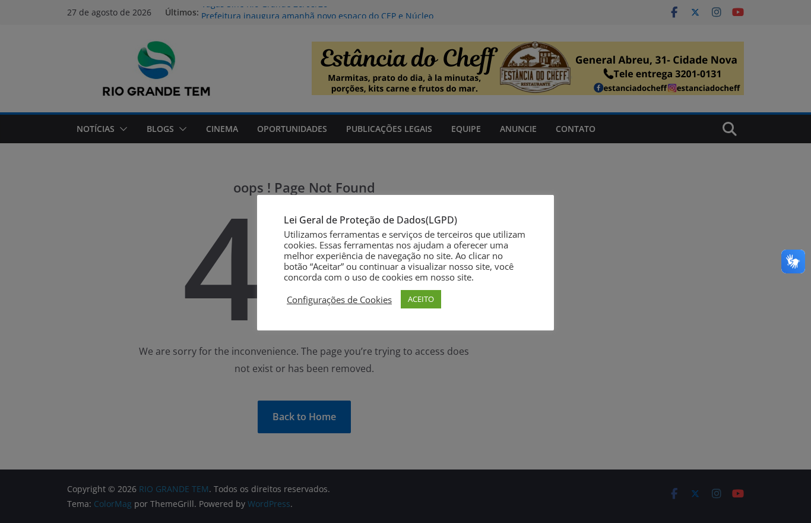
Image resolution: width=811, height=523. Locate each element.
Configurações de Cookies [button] (339, 299)
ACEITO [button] (421, 299)
